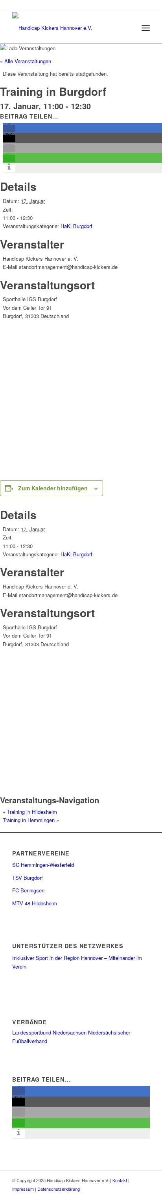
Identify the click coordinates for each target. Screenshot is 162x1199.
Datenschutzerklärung (58, 1189)
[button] (9, 128)
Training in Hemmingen (31, 820)
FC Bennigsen (28, 890)
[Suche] (128, 28)
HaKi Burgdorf (76, 226)
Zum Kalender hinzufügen (53, 488)
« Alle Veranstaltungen (25, 61)
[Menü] (146, 27)
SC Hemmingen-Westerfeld (43, 864)
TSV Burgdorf (27, 877)
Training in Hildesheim (30, 811)
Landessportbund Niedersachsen (49, 1032)
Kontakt (119, 1180)
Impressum (23, 1189)
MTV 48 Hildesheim (34, 903)
